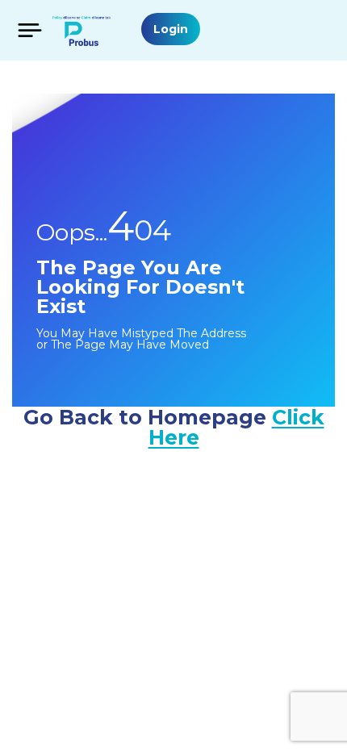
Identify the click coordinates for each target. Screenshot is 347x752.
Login (170, 29)
